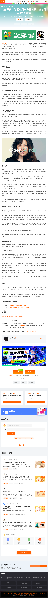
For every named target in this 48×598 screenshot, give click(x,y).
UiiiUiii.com (11, 324)
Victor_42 (16, 16)
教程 (9, 6)
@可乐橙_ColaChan (6, 43)
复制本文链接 (13, 375)
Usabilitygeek (10, 311)
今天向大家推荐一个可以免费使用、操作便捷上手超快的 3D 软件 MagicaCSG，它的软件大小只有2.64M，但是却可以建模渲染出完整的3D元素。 (17, 527)
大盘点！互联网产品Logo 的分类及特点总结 (14, 491)
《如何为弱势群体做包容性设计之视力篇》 (18, 305)
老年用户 (31, 24)
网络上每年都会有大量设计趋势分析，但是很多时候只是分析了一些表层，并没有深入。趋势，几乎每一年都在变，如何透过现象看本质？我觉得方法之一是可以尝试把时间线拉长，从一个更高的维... (17, 512)
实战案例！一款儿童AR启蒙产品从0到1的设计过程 (16, 477)
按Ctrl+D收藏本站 (35, 566)
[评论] (26, 429)
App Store (11, 514)
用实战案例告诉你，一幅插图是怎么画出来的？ (15, 462)
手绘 (43, 462)
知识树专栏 (22, 326)
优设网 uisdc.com (8, 565)
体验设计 (17, 24)
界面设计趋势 (17, 514)
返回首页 (44, 566)
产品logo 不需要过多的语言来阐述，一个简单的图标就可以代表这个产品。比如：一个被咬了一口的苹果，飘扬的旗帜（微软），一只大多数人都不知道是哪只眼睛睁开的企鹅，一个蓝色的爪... (17, 496)
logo (10, 498)
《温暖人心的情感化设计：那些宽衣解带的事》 (19, 307)
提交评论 (11, 433)
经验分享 (24, 24)
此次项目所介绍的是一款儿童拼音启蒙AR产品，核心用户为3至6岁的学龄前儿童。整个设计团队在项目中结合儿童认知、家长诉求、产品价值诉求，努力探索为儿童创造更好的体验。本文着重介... (17, 481)
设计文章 (6, 6)
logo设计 (14, 498)
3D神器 (11, 529)
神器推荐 (42, 522)
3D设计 (15, 529)
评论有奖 (26, 16)
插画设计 (14, 468)
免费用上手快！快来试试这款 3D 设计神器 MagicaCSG (17, 523)
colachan (9, 313)
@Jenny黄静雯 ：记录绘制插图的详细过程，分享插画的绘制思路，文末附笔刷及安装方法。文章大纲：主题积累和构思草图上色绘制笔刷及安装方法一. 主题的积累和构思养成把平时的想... (17, 466)
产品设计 (42, 476)
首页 (2, 6)
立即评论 (21, 445)
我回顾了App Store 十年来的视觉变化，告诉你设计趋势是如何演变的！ (17, 507)
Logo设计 (42, 491)
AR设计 (11, 483)
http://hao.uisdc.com (31, 331)
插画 (10, 468)
